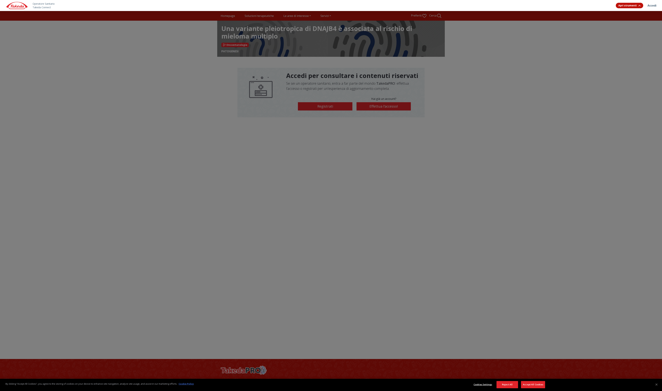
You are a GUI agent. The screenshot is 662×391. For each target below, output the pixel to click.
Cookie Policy (186, 383)
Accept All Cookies (533, 384)
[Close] (656, 384)
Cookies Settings (483, 384)
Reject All (507, 384)
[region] (331, 385)
